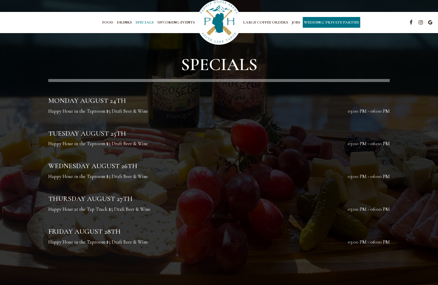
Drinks (124, 22)
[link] (219, 22)
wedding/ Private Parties (331, 22)
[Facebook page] (411, 22)
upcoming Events (176, 22)
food (107, 22)
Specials (145, 22)
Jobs (296, 22)
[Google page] (430, 22)
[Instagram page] (420, 22)
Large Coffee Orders (265, 22)
